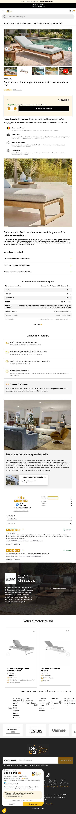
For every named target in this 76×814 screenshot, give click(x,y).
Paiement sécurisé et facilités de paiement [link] (50, 797)
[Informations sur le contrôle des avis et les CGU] (30, 508)
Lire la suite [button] (7, 123)
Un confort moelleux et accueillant (16, 258)
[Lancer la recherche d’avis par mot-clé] (70, 523)
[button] (6, 49)
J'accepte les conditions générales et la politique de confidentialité (27, 765)
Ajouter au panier (44, 109)
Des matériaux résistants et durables (17, 272)
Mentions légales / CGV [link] (58, 795)
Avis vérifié (68, 530)
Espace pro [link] (45, 795)
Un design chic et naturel (13, 252)
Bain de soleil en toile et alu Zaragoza (51, 669)
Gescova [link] (8, 79)
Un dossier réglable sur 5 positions (17, 265)
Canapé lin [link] (49, 804)
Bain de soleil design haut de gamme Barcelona (18, 669)
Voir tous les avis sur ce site (21, 511)
